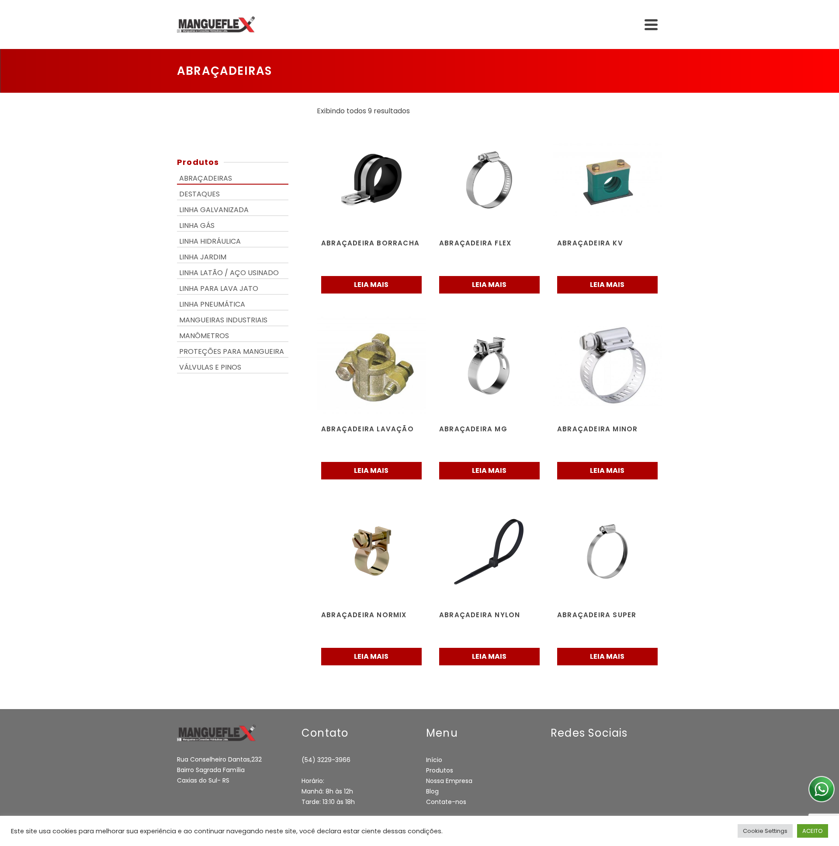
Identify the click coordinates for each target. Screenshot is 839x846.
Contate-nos (446, 801)
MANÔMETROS (204, 336)
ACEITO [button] (812, 831)
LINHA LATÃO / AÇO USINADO (229, 273)
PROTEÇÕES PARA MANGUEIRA (231, 351)
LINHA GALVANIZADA (214, 210)
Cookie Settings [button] (765, 831)
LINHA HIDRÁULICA (210, 241)
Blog (432, 791)
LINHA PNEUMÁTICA (212, 304)
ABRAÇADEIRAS (205, 178)
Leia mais (371, 285)
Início (434, 759)
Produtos (439, 770)
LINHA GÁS (197, 225)
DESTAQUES (199, 194)
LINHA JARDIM (202, 257)
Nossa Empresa (449, 780)
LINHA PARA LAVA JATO (218, 288)
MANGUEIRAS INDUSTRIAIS (223, 320)
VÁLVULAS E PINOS (210, 367)
